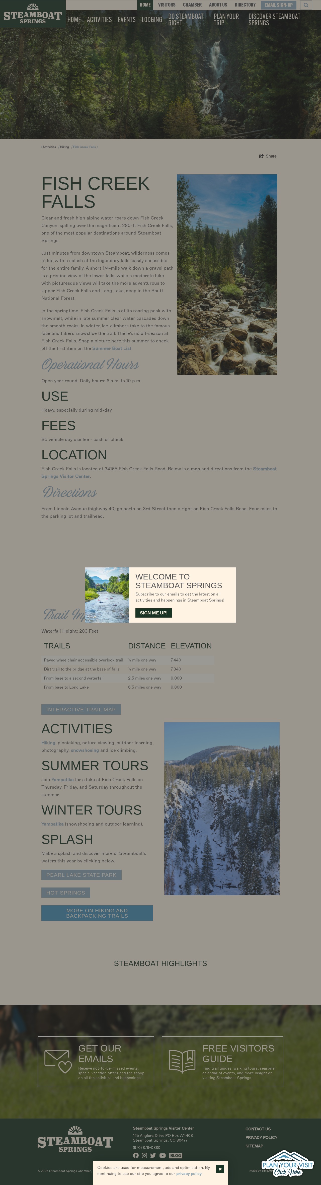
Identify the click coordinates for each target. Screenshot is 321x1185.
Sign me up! (154, 612)
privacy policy (189, 1173)
